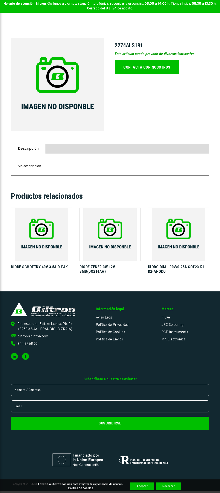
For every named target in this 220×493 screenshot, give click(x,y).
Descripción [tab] (28, 148)
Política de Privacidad (112, 325)
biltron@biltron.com (32, 336)
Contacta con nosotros (146, 67)
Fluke (166, 317)
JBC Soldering (172, 325)
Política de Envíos (109, 339)
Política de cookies (80, 488)
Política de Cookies (110, 332)
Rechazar (168, 486)
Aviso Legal (104, 317)
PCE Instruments (175, 332)
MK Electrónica (173, 339)
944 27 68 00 (27, 344)
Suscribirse (110, 423)
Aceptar (142, 486)
